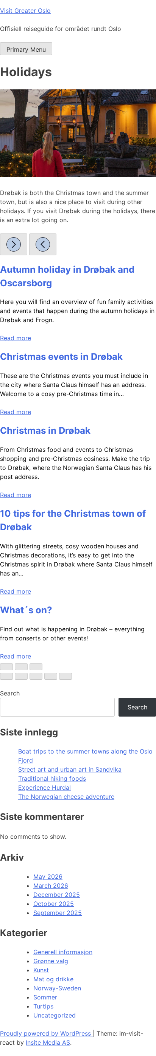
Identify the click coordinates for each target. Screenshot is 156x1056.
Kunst (41, 970)
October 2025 (53, 903)
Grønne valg (50, 961)
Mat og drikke (53, 979)
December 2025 (56, 894)
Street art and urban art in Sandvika (70, 769)
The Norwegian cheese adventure (66, 796)
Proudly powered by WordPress (46, 1033)
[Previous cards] (42, 244)
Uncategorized (54, 1015)
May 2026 (47, 876)
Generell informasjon (62, 952)
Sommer (45, 997)
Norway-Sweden (57, 988)
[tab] (6, 666)
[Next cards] (13, 244)
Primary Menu (26, 49)
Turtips (43, 1006)
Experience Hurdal (44, 787)
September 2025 (57, 912)
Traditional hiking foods (52, 778)
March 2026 (50, 885)
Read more (15, 338)
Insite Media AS (48, 1042)
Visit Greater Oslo (25, 10)
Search (10, 693)
